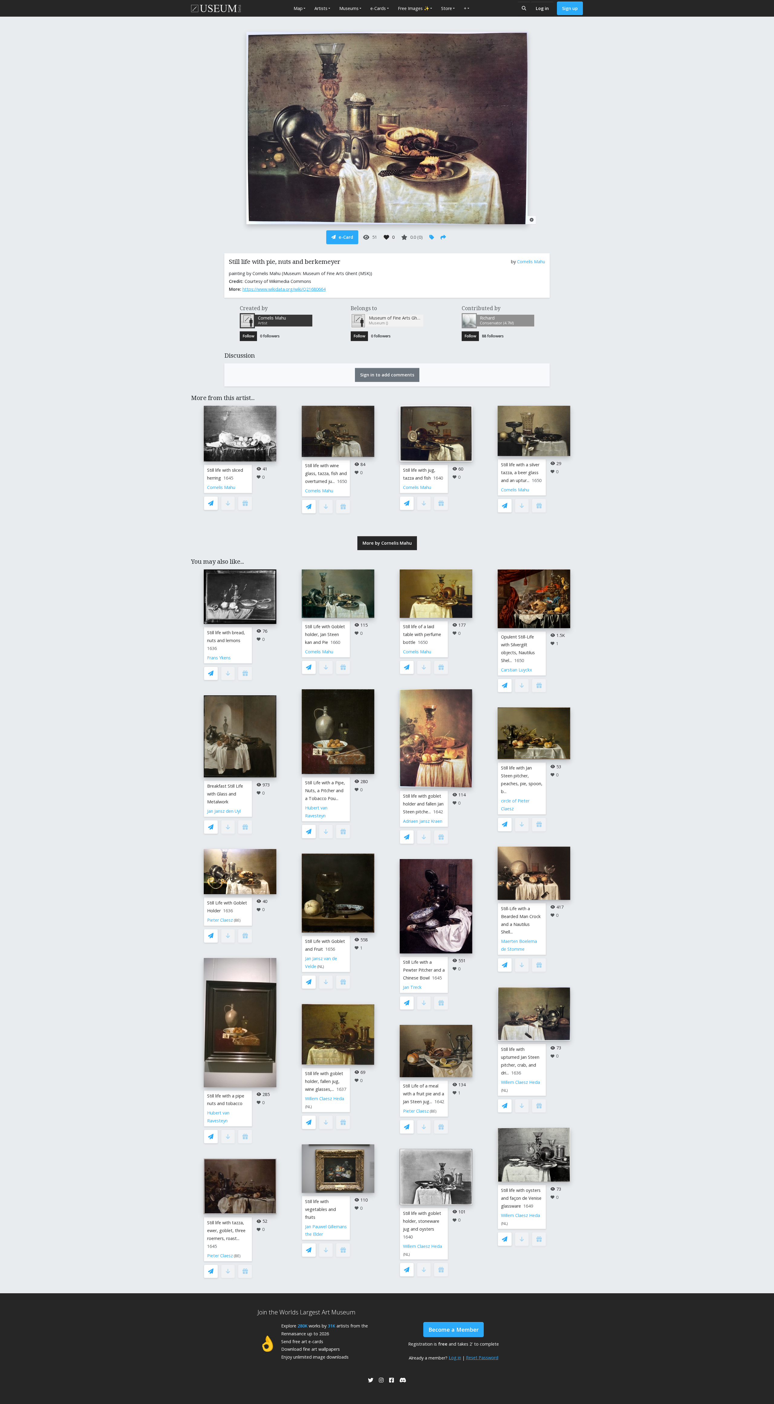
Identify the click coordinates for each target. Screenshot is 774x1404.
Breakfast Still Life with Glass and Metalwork (225, 794)
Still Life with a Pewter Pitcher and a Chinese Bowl (424, 970)
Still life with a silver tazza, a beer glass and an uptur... (520, 472)
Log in (542, 8)
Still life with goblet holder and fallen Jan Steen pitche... (423, 804)
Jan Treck (412, 987)
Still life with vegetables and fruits (320, 1209)
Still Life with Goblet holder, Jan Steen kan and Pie (325, 634)
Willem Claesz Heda (324, 1098)
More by (387, 543)
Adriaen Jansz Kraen (422, 821)
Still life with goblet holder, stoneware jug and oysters (422, 1221)
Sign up (570, 8)
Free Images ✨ (413, 8)
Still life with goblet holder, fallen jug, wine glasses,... (324, 1081)
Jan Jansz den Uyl (224, 811)
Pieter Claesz (220, 920)
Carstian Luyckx (516, 670)
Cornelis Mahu (531, 261)
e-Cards (378, 8)
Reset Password (482, 1357)
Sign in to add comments (387, 375)
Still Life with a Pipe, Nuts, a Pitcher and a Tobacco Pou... (325, 790)
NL (320, 966)
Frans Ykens (219, 658)
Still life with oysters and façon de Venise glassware (521, 1198)
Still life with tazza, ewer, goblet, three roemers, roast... (226, 1230)
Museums (349, 8)
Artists (320, 8)
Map (298, 8)
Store (446, 8)
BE (237, 920)
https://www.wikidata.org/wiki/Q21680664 (284, 289)
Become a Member (453, 1329)
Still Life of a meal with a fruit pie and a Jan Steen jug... (423, 1093)
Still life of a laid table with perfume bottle (422, 634)
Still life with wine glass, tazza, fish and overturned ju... (326, 473)
